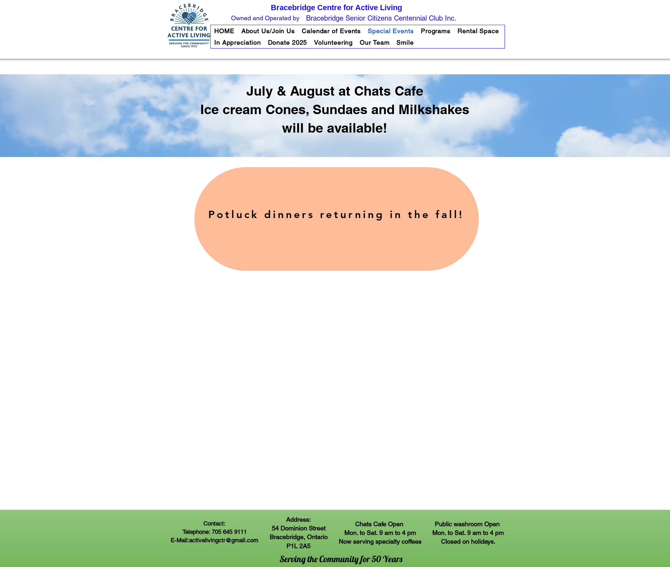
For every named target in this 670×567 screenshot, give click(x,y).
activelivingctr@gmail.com (223, 540)
